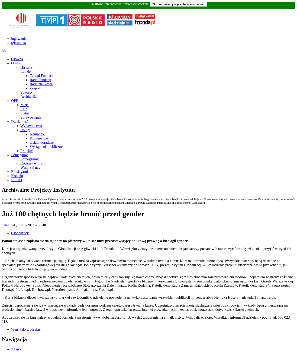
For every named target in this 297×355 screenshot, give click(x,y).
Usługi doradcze (42, 142)
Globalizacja (20, 233)
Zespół (35, 88)
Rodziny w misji (32, 163)
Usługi (25, 130)
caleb (6, 225)
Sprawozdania (30, 117)
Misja (24, 105)
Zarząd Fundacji (42, 76)
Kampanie (37, 134)
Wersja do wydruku (25, 329)
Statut (24, 113)
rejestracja (18, 43)
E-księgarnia (20, 172)
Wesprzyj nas (30, 167)
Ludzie (25, 71)
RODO (16, 180)
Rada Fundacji (40, 80)
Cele (23, 109)
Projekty (26, 151)
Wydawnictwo (31, 126)
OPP (14, 101)
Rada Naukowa (41, 84)
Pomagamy (19, 155)
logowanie (18, 39)
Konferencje (39, 138)
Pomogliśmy (29, 159)
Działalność (19, 122)
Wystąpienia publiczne (46, 147)
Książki (16, 349)
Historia (26, 67)
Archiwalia (28, 96)
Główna (17, 59)
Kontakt (17, 176)
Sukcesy (26, 92)
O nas (15, 63)
